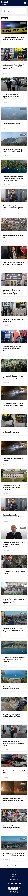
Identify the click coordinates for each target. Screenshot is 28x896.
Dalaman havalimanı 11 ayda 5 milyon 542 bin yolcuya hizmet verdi (13, 630)
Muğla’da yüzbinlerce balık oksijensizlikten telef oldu (12, 715)
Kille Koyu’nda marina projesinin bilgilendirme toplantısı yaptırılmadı (13, 601)
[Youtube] (20, 883)
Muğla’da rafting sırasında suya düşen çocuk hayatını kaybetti (13, 38)
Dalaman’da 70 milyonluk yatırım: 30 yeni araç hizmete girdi (14, 826)
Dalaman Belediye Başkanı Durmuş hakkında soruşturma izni (13, 207)
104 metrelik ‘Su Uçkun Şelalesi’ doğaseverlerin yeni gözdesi (13, 377)
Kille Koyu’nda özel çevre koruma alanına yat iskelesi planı (14, 687)
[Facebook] (16, 883)
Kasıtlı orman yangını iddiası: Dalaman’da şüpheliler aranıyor (13, 799)
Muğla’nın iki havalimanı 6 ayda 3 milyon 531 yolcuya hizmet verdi (14, 854)
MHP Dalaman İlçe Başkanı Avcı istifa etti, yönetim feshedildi (13, 263)
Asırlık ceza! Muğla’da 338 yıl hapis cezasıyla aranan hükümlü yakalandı (13, 743)
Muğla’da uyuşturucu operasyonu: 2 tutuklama (11, 431)
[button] (25, 3)
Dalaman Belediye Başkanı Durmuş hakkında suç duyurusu (13, 516)
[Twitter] (12, 883)
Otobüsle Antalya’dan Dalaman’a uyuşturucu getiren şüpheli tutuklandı (13, 67)
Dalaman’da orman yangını (11, 123)
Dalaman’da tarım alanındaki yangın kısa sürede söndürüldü (13, 150)
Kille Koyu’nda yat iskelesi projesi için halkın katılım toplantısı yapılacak (14, 659)
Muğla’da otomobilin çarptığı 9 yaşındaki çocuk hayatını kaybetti (14, 404)
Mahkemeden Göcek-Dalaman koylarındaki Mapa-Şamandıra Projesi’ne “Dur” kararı (13, 178)
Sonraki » (19, 866)
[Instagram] (8, 883)
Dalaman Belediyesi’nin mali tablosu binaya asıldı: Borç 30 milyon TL (12, 348)
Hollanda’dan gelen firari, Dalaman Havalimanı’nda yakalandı (11, 96)
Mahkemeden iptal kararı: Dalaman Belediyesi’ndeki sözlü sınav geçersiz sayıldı (13, 292)
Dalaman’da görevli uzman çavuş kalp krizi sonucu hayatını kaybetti (14, 544)
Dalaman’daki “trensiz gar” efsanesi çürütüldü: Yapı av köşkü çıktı (12, 487)
